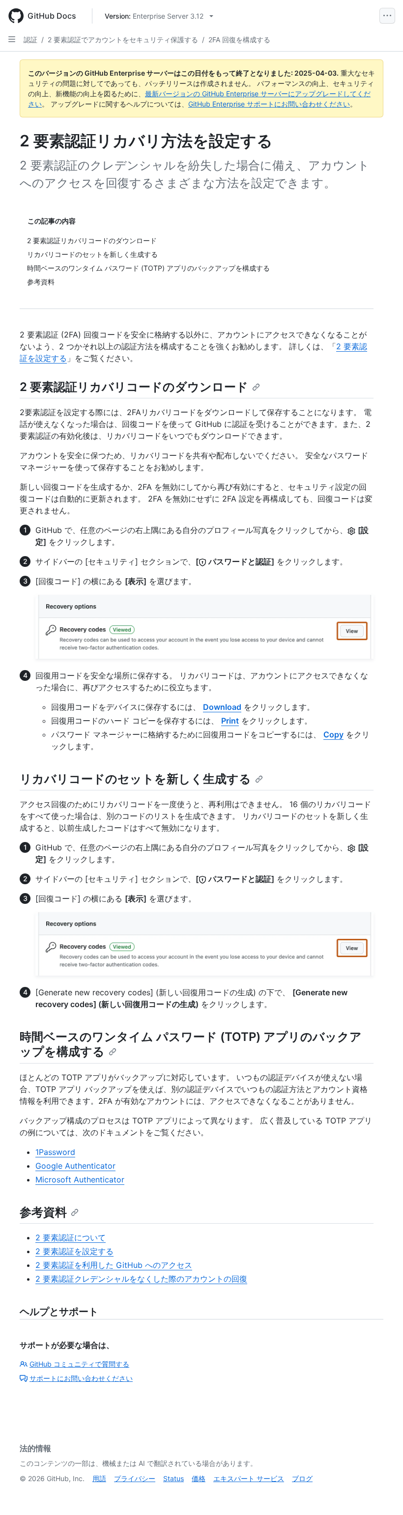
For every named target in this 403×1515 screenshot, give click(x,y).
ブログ (302, 1478)
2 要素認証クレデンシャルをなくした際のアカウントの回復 (141, 1279)
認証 (30, 39)
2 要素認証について (70, 1237)
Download (222, 707)
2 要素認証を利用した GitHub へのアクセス (113, 1265)
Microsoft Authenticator (79, 1179)
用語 (99, 1478)
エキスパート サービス (248, 1478)
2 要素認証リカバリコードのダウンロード (134, 387)
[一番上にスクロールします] (381, 1493)
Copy (333, 734)
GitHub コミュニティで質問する (79, 1364)
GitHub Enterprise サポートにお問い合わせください (269, 104)
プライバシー (134, 1478)
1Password (55, 1152)
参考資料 (43, 1212)
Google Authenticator (75, 1166)
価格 (198, 1478)
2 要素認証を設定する (74, 1251)
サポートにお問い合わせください (81, 1378)
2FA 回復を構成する (239, 39)
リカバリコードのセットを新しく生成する (135, 779)
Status (173, 1478)
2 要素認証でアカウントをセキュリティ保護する (123, 39)
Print (230, 721)
